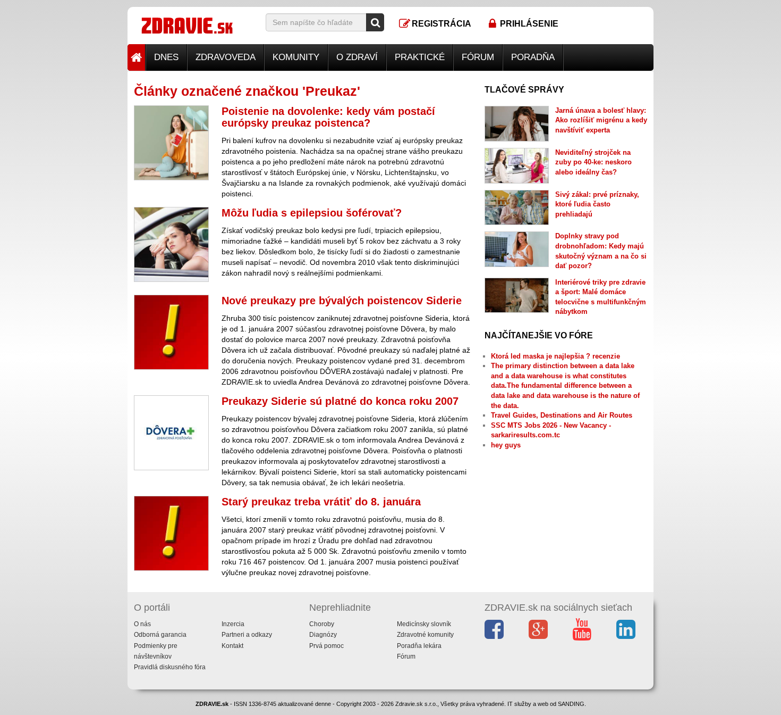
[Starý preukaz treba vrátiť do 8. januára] (171, 533)
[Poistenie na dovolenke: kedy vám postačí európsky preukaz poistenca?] (171, 142)
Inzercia (233, 624)
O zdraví (357, 57)
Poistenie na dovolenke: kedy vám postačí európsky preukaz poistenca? (328, 117)
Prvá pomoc (326, 646)
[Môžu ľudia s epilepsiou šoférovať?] (171, 244)
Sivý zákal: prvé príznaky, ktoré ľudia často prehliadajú (597, 204)
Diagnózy (323, 634)
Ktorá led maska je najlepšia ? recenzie (555, 356)
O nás (142, 624)
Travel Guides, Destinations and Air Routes (561, 415)
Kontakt (232, 646)
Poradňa (533, 57)
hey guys (506, 445)
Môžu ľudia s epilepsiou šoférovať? (312, 213)
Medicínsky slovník (424, 624)
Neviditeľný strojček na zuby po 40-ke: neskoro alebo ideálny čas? (593, 162)
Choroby (321, 624)
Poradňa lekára (419, 646)
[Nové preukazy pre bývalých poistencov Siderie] (171, 332)
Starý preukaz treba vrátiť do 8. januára (321, 502)
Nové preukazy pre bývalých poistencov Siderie (342, 300)
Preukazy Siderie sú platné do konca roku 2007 (340, 401)
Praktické (420, 57)
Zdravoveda (226, 57)
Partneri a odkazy (247, 634)
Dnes (166, 57)
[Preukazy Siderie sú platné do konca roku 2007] (171, 432)
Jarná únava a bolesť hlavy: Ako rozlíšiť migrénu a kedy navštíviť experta (601, 120)
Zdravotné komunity (425, 634)
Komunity (296, 57)
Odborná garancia (160, 634)
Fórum (478, 57)
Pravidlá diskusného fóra (170, 667)
